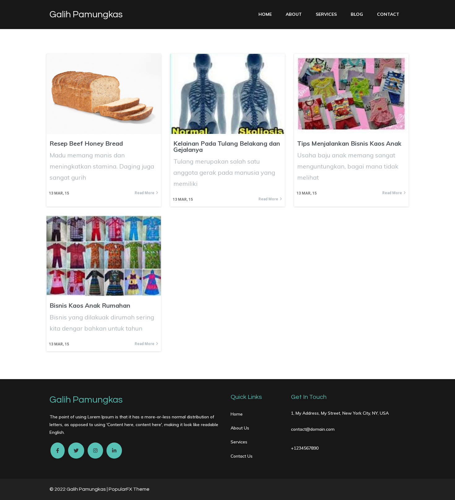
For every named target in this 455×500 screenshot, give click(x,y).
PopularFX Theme (129, 489)
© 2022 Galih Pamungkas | (79, 489)
